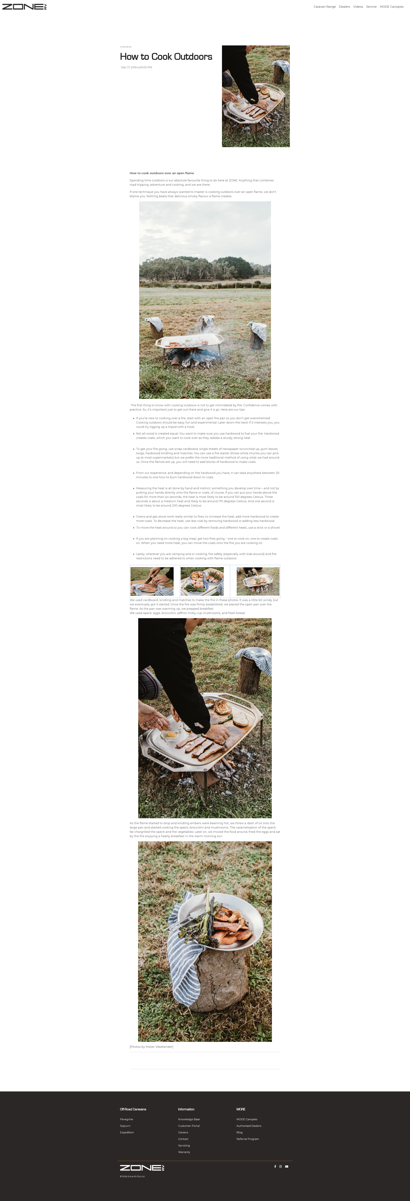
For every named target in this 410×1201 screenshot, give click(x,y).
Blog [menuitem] (240, 1132)
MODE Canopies (392, 6)
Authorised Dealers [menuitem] (249, 1125)
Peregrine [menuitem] (126, 1119)
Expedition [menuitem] (127, 1132)
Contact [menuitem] (183, 1139)
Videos (358, 6)
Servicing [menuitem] (184, 1145)
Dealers (344, 6)
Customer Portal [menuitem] (189, 1125)
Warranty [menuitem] (184, 1152)
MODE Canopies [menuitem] (247, 1119)
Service (371, 6)
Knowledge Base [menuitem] (189, 1119)
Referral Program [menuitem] (248, 1139)
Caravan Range (325, 6)
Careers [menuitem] (183, 1132)
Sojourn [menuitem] (125, 1125)
